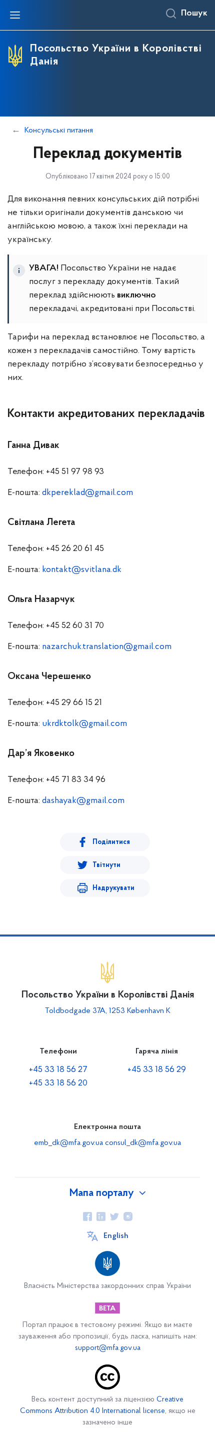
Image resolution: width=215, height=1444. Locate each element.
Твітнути (106, 865)
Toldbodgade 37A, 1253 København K (107, 1011)
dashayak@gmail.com (83, 801)
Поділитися (111, 842)
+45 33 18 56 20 (58, 1083)
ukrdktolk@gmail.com (84, 724)
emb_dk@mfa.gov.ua (68, 1143)
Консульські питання (58, 130)
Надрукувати (113, 888)
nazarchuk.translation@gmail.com (107, 647)
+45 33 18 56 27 (58, 1070)
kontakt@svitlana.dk (82, 570)
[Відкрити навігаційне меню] (15, 15)
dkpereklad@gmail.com (87, 493)
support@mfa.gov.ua (107, 1348)
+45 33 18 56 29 (157, 1070)
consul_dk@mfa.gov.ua (143, 1143)
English (116, 1236)
